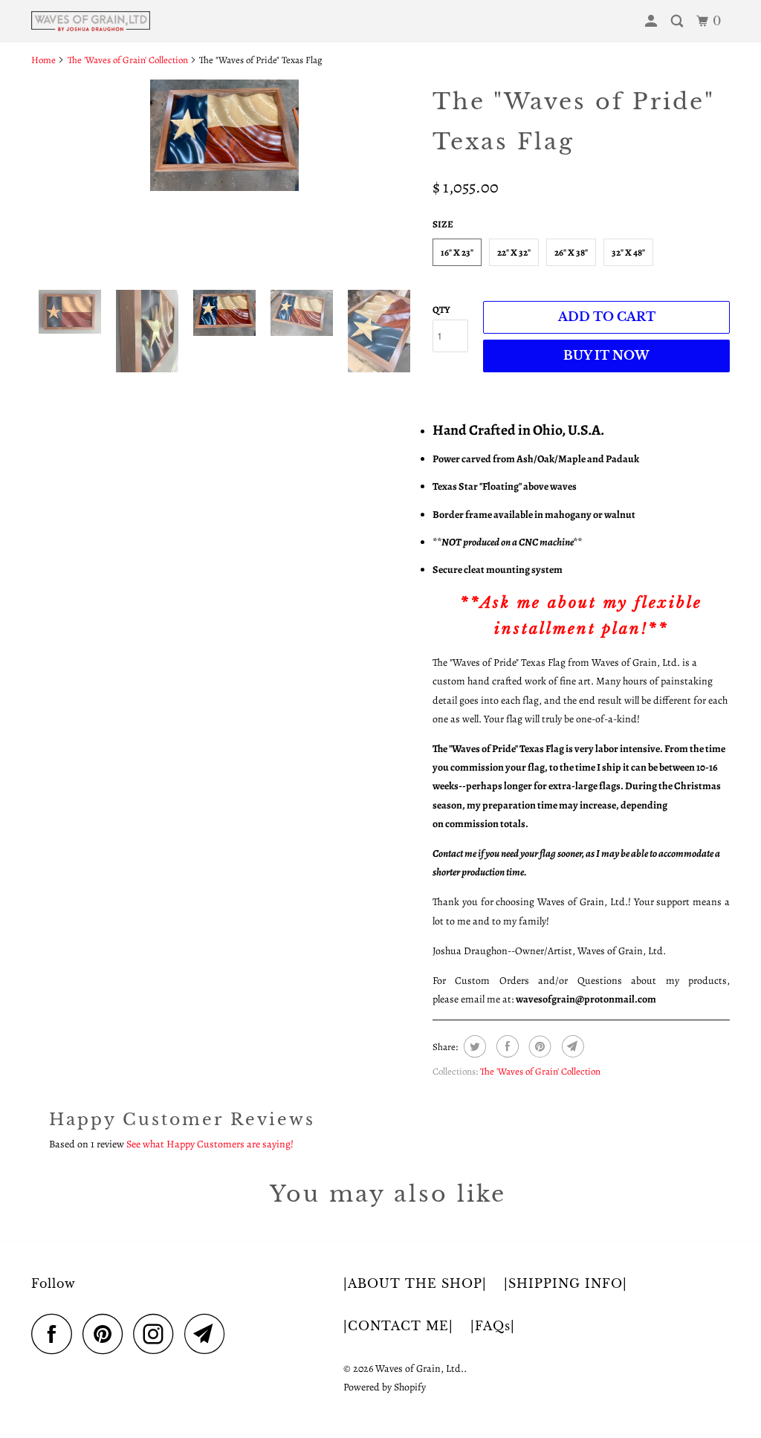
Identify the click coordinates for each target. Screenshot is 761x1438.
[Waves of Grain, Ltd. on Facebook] (55, 1333)
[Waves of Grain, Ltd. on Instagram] (157, 1333)
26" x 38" (571, 252)
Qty (441, 309)
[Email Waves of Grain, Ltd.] (208, 1333)
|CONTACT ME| (398, 1325)
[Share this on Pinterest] (538, 1046)
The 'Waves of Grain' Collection (540, 1071)
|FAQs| (492, 1325)
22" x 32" (514, 252)
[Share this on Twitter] (473, 1046)
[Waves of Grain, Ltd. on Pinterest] (106, 1333)
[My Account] (652, 21)
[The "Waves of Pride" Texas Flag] (224, 135)
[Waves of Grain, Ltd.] (90, 21)
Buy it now (606, 355)
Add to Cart (606, 316)
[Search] (678, 21)
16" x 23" (457, 252)
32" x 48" (628, 252)
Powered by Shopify (384, 1387)
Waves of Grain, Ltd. (419, 1368)
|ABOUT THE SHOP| (415, 1283)
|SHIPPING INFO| (565, 1283)
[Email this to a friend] (571, 1046)
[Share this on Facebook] (506, 1046)
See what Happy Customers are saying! (210, 1144)
